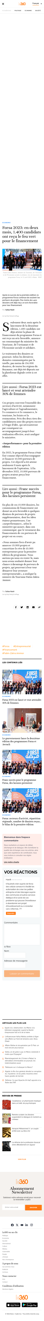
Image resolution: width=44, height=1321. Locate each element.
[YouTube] (22, 1224)
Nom (6, 951)
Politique (18, 10)
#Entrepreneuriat (22, 646)
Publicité (5, 1269)
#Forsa (5, 646)
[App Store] (13, 1305)
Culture (4, 1246)
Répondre (10, 913)
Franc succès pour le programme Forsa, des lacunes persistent (21, 492)
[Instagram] (31, 1224)
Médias (4, 1249)
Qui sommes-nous (8, 1267)
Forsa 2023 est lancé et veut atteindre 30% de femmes (21, 390)
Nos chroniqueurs (8, 1259)
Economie (28, 10)
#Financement (9, 650)
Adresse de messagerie (16, 961)
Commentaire (11, 922)
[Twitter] (17, 1224)
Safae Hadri (9, 310)
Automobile (6, 1251)
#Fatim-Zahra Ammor (13, 653)
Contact (5, 1282)
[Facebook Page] (12, 1224)
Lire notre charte (11, 862)
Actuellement (6, 10)
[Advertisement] (22, 112)
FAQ (3, 1279)
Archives (5, 1272)
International (6, 1243)
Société (38, 10)
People (4, 1254)
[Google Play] (30, 1305)
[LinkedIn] (26, 1224)
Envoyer (33, 1207)
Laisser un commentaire (22, 973)
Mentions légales (7, 1289)
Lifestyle (5, 1257)
